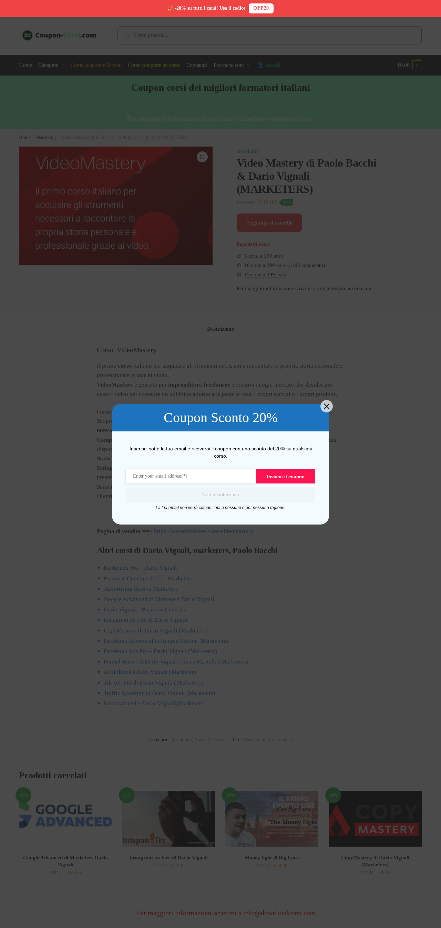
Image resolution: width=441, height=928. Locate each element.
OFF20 (261, 8)
